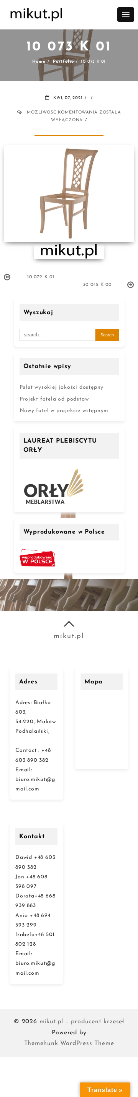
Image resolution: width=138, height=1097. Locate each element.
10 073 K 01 (69, 47)
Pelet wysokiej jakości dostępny (62, 387)
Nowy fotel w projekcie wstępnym (64, 411)
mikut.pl (69, 636)
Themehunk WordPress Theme (69, 1043)
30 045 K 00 (97, 284)
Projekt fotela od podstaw (54, 399)
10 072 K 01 (40, 277)
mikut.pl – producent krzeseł (81, 1022)
